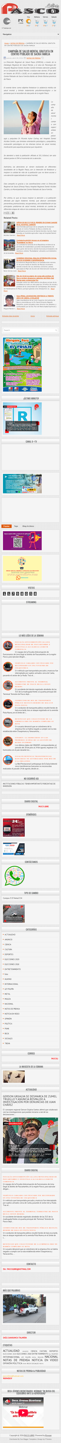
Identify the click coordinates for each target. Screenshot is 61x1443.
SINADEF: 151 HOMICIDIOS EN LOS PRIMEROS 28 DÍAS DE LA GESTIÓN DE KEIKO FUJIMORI (33, 740)
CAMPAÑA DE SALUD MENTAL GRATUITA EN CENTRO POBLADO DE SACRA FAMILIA (30, 52)
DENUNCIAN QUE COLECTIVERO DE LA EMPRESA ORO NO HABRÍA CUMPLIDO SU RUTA (34, 721)
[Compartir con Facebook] (13, 213)
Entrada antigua (52, 316)
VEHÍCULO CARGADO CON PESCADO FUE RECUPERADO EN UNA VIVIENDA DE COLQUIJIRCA (34, 665)
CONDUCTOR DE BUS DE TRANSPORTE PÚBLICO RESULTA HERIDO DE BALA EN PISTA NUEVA (34, 703)
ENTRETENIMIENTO (13, 969)
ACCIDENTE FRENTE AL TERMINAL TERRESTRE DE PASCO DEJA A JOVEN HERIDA (33, 684)
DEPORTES (9, 954)
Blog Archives (28, 526)
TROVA (7, 1043)
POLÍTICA (8, 1024)
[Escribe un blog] (7, 213)
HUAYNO (8, 979)
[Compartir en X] (10, 213)
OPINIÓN (8, 1019)
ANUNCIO (8, 939)
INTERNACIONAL (11, 984)
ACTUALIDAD (10, 934)
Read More (21, 235)
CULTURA (8, 949)
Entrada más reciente (10, 316)
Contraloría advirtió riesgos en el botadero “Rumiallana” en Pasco (32, 241)
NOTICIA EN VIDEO (12, 1014)
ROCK (7, 1033)
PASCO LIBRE (29, 1435)
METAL (7, 994)
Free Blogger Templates (28, 1439)
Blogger (48, 1435)
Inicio (33, 316)
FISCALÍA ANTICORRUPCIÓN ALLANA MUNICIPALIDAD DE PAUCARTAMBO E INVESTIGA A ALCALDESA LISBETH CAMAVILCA (30, 1179)
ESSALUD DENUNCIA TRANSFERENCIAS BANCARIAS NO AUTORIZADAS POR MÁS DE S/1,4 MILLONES (35, 759)
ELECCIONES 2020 (12, 959)
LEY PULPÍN (9, 989)
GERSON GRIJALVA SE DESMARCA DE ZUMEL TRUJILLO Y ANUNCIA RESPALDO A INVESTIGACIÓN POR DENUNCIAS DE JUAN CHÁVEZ (30, 1100)
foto (6, 974)
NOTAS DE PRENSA (17, 43)
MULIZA (8, 999)
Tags (16, 526)
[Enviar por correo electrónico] (5, 213)
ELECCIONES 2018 (12, 964)
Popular (6, 526)
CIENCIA (8, 944)
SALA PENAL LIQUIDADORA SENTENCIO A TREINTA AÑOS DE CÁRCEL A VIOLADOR (35, 297)
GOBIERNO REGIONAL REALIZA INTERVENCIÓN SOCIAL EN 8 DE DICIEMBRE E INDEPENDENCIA (36, 259)
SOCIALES (8, 1038)
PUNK (7, 1028)
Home (6, 43)
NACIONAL (9, 1004)
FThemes (48, 1439)
